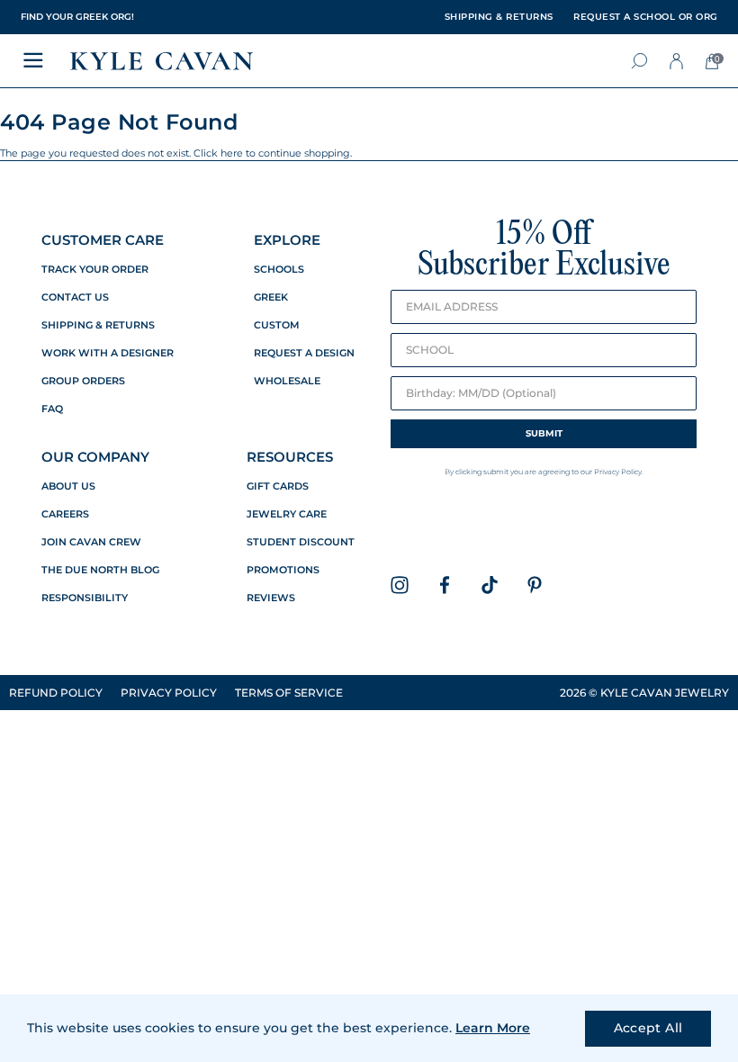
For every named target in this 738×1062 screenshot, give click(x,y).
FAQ (52, 409)
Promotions (283, 570)
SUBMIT (544, 433)
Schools (279, 269)
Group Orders (83, 381)
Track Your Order (94, 269)
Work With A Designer (107, 353)
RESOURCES (290, 457)
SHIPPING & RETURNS (499, 17)
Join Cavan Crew (91, 542)
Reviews (271, 598)
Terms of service (289, 692)
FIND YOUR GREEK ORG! (77, 16)
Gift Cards (278, 486)
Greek (271, 297)
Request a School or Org (645, 17)
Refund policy (56, 692)
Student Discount (301, 542)
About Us (68, 486)
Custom (277, 325)
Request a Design (304, 353)
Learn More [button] (492, 1028)
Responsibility (84, 598)
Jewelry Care (287, 514)
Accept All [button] (648, 1028)
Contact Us (75, 297)
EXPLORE (287, 240)
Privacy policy (169, 692)
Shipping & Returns (98, 325)
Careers (65, 514)
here (231, 153)
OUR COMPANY (95, 457)
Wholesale (287, 381)
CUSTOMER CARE (102, 240)
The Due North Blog (100, 570)
